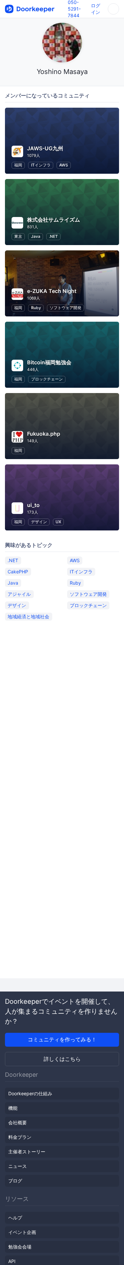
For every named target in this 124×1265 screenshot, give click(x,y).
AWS (63, 165)
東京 (18, 236)
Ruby (36, 307)
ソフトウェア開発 (65, 307)
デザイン (39, 521)
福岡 (18, 165)
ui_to (33, 505)
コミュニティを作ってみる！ (62, 1039)
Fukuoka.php (43, 433)
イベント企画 (22, 1232)
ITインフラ (41, 165)
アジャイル (19, 594)
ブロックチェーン (47, 379)
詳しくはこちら (62, 1059)
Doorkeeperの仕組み (30, 1093)
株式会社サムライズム (53, 219)
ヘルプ (15, 1217)
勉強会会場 (19, 1246)
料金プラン (19, 1137)
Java (35, 236)
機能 (13, 1108)
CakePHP (18, 571)
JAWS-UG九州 (45, 148)
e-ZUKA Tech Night (51, 291)
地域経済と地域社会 (28, 616)
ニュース (17, 1166)
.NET (53, 236)
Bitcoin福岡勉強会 (49, 362)
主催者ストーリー (26, 1151)
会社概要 (17, 1122)
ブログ (15, 1180)
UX (58, 521)
